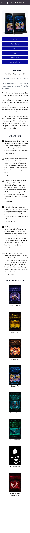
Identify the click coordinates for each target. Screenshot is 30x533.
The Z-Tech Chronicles (12, 74)
